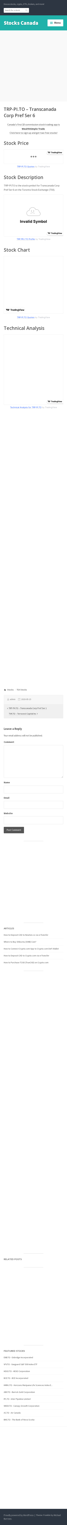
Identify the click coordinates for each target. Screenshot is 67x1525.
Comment (9, 741)
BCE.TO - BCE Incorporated (16, 1378)
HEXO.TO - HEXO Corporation (17, 1371)
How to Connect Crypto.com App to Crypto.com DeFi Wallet (31, 948)
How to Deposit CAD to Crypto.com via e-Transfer (26, 955)
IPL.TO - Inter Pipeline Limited (17, 1399)
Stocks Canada (21, 23)
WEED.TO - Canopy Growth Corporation (21, 1405)
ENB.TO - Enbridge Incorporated (18, 1357)
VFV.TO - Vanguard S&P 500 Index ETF (20, 1364)
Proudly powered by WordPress (19, 1515)
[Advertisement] (33, 65)
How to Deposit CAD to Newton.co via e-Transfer (26, 934)
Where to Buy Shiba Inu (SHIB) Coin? (20, 941)
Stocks (10, 689)
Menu (57, 22)
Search (26, 10)
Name (7, 782)
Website (8, 813)
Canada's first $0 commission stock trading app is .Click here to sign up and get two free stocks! (33, 128)
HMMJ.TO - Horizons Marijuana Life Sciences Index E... (28, 1385)
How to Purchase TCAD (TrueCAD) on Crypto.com (26, 962)
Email (6, 797)
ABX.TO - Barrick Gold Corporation (19, 1392)
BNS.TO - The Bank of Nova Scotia (19, 1419)
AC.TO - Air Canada (12, 1412)
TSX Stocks (22, 689)
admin (12, 699)
